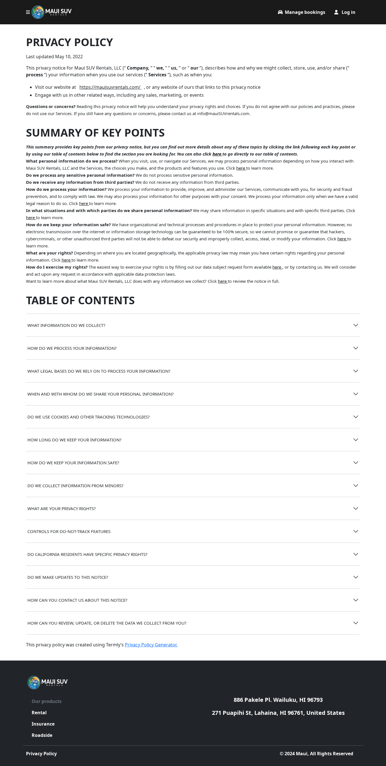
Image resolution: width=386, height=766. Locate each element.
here (217, 154)
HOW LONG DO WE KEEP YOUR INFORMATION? (74, 440)
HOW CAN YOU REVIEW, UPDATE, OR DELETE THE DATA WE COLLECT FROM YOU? (107, 623)
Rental (39, 712)
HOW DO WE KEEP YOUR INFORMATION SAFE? (73, 462)
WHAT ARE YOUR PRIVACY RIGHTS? (61, 508)
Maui (301, 753)
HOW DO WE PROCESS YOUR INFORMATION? (72, 348)
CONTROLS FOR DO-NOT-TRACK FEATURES (68, 531)
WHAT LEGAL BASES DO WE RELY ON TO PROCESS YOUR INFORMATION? (98, 371)
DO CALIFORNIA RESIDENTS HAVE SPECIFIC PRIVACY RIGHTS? (87, 554)
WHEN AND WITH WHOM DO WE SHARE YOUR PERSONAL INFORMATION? (100, 394)
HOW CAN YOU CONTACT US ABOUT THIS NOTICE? (77, 600)
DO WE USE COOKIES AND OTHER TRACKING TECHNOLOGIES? (88, 417)
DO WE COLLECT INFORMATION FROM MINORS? (75, 485)
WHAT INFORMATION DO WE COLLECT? (66, 325)
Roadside (42, 735)
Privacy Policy (41, 753)
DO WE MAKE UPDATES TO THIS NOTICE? (67, 577)
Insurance (43, 724)
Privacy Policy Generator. (151, 645)
